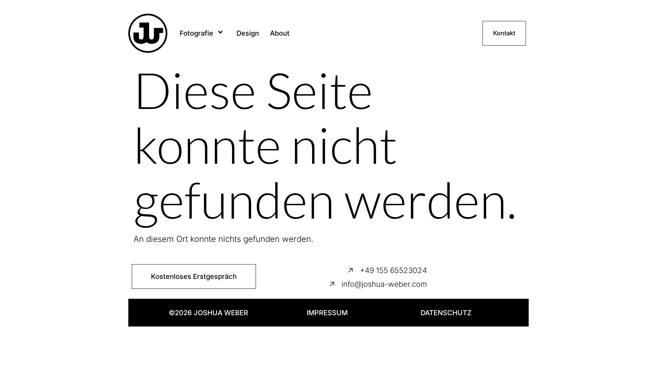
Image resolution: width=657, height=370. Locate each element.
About (279, 33)
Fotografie (196, 33)
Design (247, 33)
